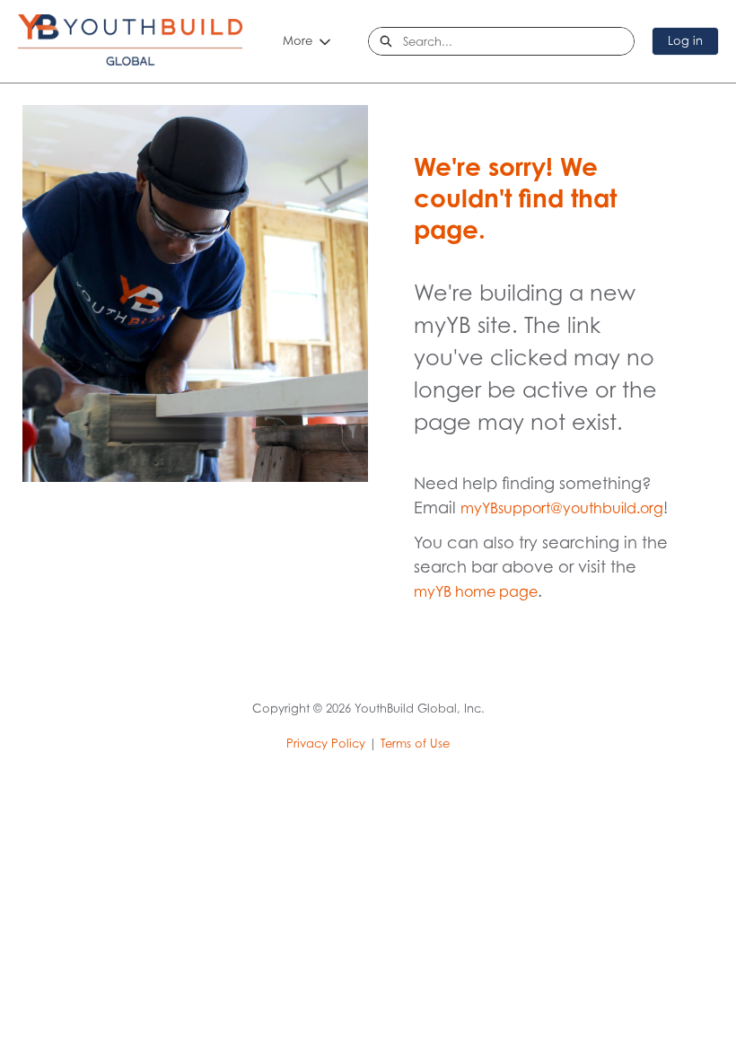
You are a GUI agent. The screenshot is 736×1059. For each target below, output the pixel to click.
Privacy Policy (325, 743)
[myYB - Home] (130, 41)
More (297, 40)
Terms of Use (415, 743)
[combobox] (518, 41)
